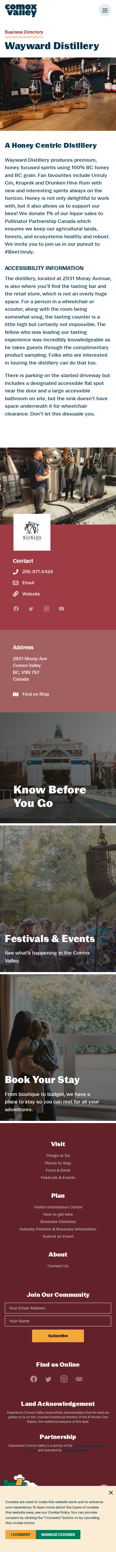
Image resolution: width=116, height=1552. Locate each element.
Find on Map (35, 694)
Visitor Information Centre (58, 1207)
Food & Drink (58, 1170)
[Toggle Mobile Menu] (105, 10)
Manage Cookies (58, 1534)
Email (28, 582)
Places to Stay (58, 1163)
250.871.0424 (37, 571)
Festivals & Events (58, 1177)
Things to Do (58, 1155)
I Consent (20, 1534)
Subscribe (57, 1335)
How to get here (58, 1214)
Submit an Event (58, 1236)
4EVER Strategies (76, 1450)
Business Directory (24, 32)
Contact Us (58, 1266)
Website (31, 594)
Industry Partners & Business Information (58, 1229)
